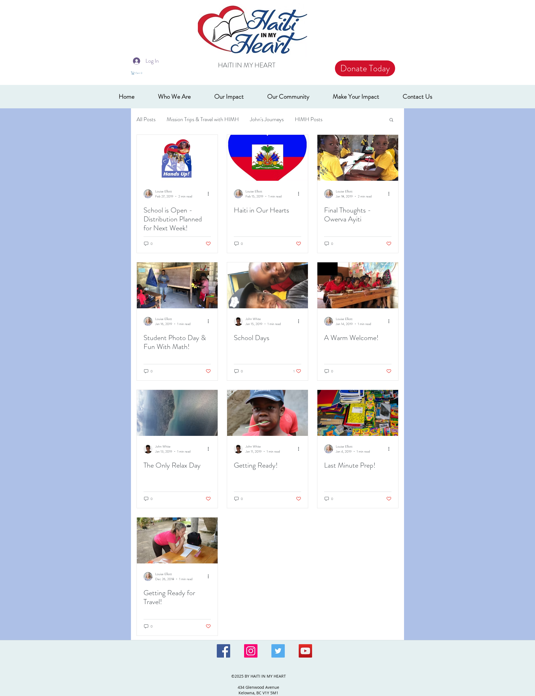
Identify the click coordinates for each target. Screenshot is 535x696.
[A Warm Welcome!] (357, 285)
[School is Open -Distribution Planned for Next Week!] (177, 158)
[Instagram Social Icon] (250, 651)
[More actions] (210, 194)
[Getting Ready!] (267, 413)
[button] (140, 73)
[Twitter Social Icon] (278, 651)
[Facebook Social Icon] (223, 651)
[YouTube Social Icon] (305, 651)
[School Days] (267, 285)
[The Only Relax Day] (177, 413)
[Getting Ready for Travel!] (177, 540)
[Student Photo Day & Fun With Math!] (177, 285)
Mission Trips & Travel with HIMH (203, 119)
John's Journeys (267, 119)
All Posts (146, 119)
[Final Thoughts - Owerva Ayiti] (357, 158)
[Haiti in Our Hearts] (267, 158)
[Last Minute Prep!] (357, 413)
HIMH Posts (308, 119)
